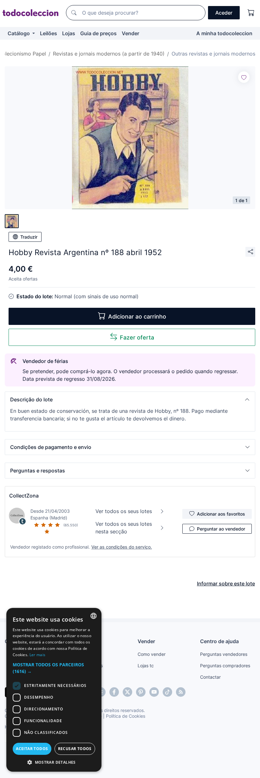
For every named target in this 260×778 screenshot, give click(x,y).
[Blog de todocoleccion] (180, 692)
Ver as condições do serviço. (121, 547)
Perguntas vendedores (223, 654)
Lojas (68, 33)
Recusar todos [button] (75, 748)
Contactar (210, 677)
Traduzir (28, 237)
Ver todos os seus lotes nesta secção (123, 528)
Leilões (48, 33)
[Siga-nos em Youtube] (154, 692)
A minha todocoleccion (224, 33)
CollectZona (24, 495)
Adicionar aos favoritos (221, 514)
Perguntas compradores (225, 665)
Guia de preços (98, 33)
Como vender (152, 654)
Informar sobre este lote (226, 583)
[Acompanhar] (244, 77)
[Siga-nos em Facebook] (114, 692)
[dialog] (53, 690)
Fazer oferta (137, 337)
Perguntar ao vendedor (221, 528)
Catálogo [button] (19, 33)
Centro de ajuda (219, 641)
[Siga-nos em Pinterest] (141, 692)
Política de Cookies (125, 716)
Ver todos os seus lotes (123, 511)
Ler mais (37, 654)
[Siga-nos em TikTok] (167, 692)
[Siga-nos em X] (127, 692)
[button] (130, 399)
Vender (130, 33)
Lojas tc (146, 665)
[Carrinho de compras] (251, 13)
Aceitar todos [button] (32, 748)
